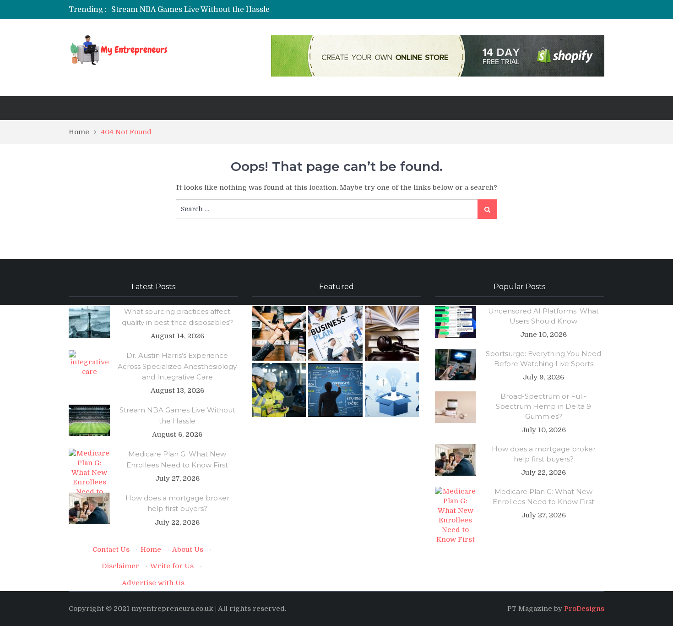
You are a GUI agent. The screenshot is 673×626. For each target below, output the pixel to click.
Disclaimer (120, 566)
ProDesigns (584, 608)
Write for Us (172, 566)
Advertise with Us (153, 583)
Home (151, 549)
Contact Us (111, 549)
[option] (250, 10)
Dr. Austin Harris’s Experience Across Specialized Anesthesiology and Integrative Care (177, 366)
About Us (187, 549)
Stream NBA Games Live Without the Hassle (190, 9)
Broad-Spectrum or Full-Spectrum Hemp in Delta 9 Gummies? (543, 406)
